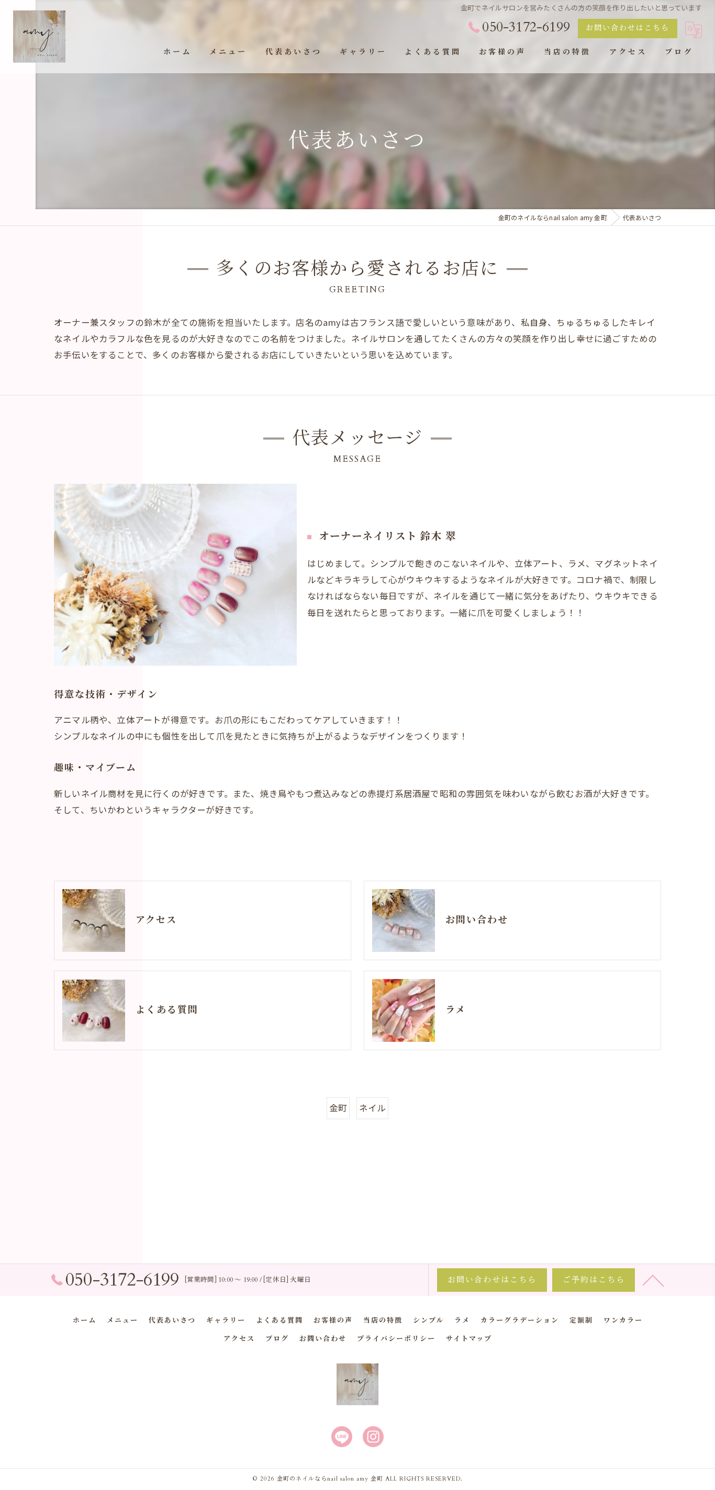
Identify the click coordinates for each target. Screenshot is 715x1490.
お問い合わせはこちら (627, 28)
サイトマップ (469, 1339)
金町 (338, 1107)
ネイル (372, 1107)
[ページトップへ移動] (653, 1279)
